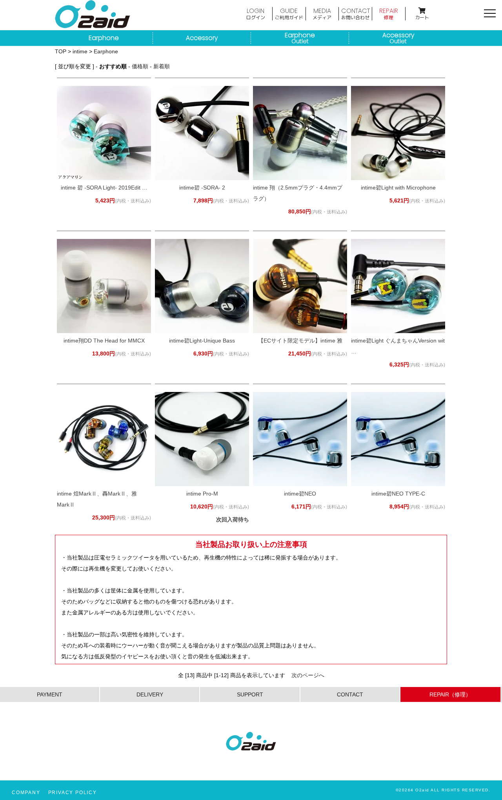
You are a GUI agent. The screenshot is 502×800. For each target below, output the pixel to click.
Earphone (104, 38)
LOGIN (255, 13)
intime (80, 51)
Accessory (202, 38)
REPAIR (388, 13)
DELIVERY (149, 694)
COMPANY (26, 792)
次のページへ (307, 675)
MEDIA (322, 13)
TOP (60, 51)
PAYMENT (49, 694)
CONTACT (355, 13)
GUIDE (289, 13)
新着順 (161, 66)
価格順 (140, 66)
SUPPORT (250, 694)
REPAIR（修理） (450, 694)
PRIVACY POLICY (72, 792)
